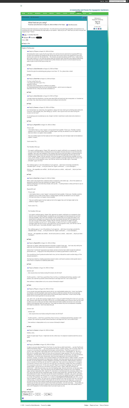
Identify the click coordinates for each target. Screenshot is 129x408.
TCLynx (36, 51)
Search (127, 1)
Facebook (33, 37)
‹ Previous (25, 394)
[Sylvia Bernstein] (24, 26)
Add (85, 17)
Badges (86, 405)
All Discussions (25, 17)
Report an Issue (94, 405)
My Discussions (35, 17)
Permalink (28, 51)
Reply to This (26, 43)
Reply (29, 65)
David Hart (36, 78)
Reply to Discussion (27, 391)
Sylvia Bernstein (38, 24)
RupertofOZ (37, 124)
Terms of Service (104, 405)
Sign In (106, 1)
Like (25, 35)
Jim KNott (36, 344)
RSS (23, 398)
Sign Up (102, 1)
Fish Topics (62, 24)
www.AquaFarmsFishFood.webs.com (66, 377)
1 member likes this (33, 34)
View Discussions (72, 24)
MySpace (26, 37)
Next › (49, 394)
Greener (36, 107)
